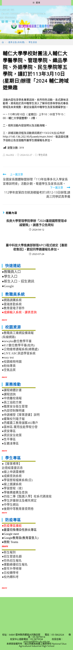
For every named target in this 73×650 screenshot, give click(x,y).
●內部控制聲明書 (13, 410)
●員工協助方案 (12, 402)
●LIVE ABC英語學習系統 (19, 353)
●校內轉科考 (10, 576)
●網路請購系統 (12, 300)
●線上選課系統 (12, 484)
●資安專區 (9, 431)
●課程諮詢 (9, 394)
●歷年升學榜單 (12, 568)
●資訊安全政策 (12, 435)
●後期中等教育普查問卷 (18, 508)
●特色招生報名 (12, 560)
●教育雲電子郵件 (13, 308)
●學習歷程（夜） (13, 488)
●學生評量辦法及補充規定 (19, 500)
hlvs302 (10, 155)
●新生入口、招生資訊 (18, 281)
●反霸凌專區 (10, 443)
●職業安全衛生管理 (15, 406)
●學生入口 (9, 276)
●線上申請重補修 (13, 471)
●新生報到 (9, 552)
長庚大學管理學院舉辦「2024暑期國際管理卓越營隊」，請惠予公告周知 (36, 223)
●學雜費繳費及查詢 (15, 492)
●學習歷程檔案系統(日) (17, 480)
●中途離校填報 (12, 398)
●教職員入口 (11, 272)
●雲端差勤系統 (12, 304)
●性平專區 (9, 439)
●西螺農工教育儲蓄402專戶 (20, 422)
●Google (8, 286)
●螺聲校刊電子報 (13, 418)
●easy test (8, 357)
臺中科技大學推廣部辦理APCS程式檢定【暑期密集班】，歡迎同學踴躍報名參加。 (36, 247)
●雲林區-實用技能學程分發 (20, 427)
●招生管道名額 (12, 556)
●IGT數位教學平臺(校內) (18, 345)
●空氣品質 (9, 369)
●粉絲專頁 (9, 365)
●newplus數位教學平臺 (17, 341)
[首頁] (3, 42)
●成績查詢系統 (12, 476)
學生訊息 (42, 155)
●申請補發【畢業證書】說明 (21, 414)
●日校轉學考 (10, 572)
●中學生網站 (10, 504)
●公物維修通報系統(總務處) (20, 349)
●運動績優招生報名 (15, 564)
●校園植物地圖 (12, 361)
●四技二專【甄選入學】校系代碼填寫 (27, 496)
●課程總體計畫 (12, 390)
